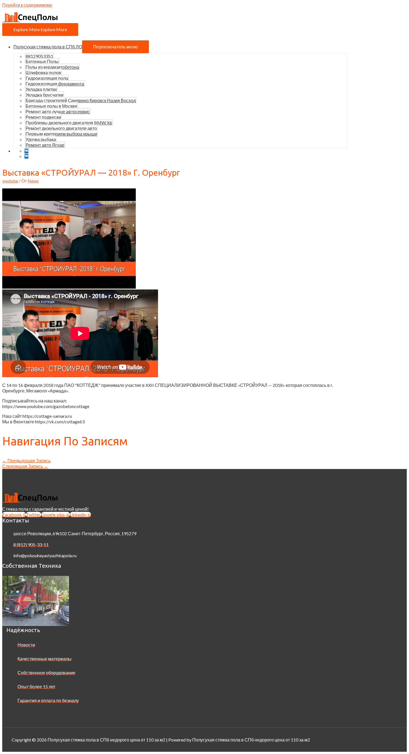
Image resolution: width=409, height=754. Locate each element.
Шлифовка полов (43, 72)
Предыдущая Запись (26, 460)
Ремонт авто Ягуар (45, 145)
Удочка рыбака (41, 139)
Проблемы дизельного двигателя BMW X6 (69, 122)
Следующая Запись (25, 466)
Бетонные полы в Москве (51, 106)
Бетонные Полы (42, 61)
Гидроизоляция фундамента (55, 83)
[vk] (27, 150)
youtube (10, 180)
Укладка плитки (41, 89)
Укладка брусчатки (44, 94)
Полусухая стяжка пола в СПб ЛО (47, 46)
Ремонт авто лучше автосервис (58, 111)
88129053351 (39, 56)
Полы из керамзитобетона (52, 67)
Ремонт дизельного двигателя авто (61, 128)
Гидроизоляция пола (47, 78)
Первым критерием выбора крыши (61, 133)
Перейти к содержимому (27, 5)
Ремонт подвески (43, 117)
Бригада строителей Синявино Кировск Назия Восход (81, 100)
